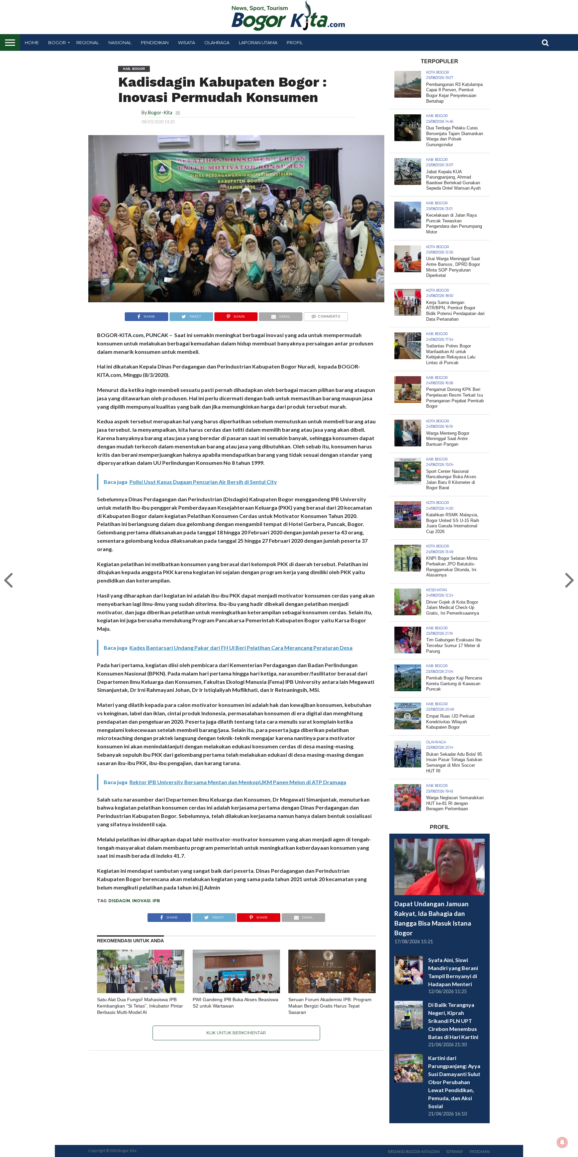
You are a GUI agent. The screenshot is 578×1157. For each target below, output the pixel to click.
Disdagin (119, 900)
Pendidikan (155, 42)
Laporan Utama (258, 42)
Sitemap (454, 1151)
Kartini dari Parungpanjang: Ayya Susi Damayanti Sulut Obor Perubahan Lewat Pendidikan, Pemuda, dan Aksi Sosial (454, 1082)
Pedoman (480, 1151)
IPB (156, 900)
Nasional (119, 42)
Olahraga (216, 42)
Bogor (57, 42)
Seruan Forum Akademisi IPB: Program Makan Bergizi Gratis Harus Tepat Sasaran (330, 1006)
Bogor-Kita (160, 112)
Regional (87, 42)
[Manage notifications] (562, 1142)
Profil (295, 42)
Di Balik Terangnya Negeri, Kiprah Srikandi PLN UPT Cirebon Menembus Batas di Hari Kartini (453, 1021)
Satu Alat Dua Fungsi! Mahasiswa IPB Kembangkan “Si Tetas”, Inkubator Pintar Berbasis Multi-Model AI (140, 1006)
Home (32, 42)
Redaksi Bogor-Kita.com (414, 1151)
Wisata (186, 42)
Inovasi (141, 900)
